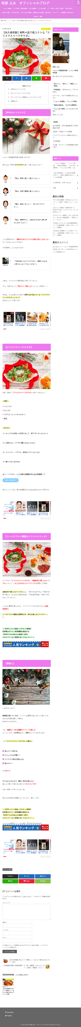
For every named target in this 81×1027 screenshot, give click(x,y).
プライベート (56, 12)
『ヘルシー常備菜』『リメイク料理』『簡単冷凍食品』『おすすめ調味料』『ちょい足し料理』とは (64, 165)
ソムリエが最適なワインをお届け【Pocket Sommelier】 (22, 823)
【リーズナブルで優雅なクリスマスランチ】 (25, 97)
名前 (4, 922)
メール (5, 930)
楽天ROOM (48, 12)
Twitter (9, 1016)
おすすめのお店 (15, 12)
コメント (6, 903)
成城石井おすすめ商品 (38, 12)
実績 (41, 16)
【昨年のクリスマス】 (17, 89)
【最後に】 (13, 101)
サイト (4, 937)
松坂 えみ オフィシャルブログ (26, 3)
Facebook (10, 1012)
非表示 (28, 86)
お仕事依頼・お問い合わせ (67, 12)
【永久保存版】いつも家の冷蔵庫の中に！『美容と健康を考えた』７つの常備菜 (64, 175)
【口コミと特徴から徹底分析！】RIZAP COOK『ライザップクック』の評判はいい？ (65, 210)
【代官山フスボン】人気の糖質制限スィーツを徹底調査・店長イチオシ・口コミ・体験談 (65, 225)
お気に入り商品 (6, 12)
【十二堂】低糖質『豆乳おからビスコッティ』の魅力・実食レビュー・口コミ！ (65, 202)
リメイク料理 (16, 8)
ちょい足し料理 (42, 8)
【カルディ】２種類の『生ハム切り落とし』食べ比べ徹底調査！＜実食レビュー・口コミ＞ (65, 218)
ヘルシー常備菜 (7, 8)
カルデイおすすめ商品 (26, 12)
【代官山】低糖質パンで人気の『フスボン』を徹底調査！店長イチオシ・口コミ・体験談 (65, 233)
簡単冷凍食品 (24, 8)
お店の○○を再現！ (59, 8)
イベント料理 (50, 8)
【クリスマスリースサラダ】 (19, 93)
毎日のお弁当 (69, 8)
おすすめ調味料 (32, 8)
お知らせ (36, 16)
